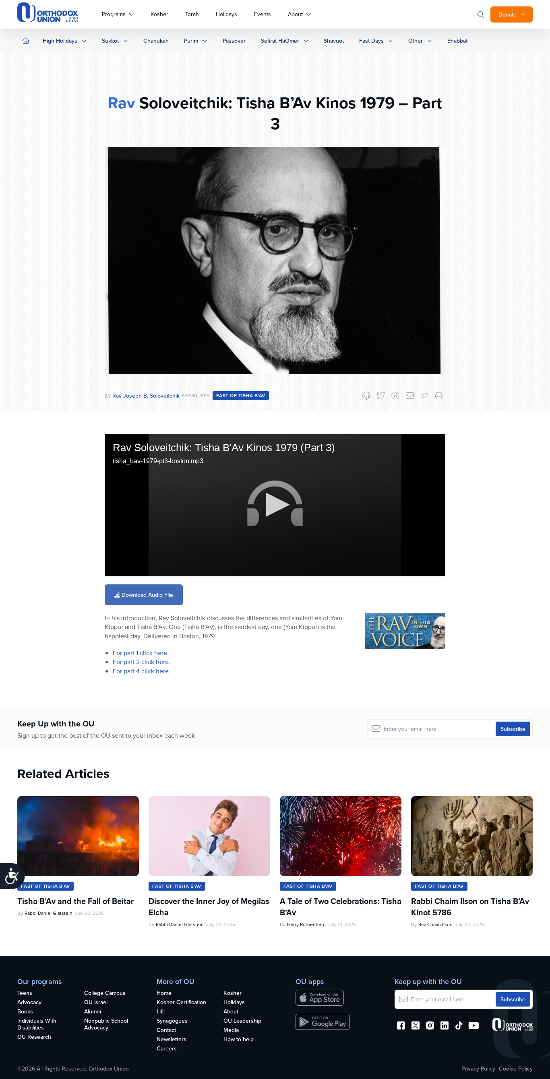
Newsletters (171, 1039)
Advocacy (29, 1002)
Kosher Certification (181, 1002)
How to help (238, 1039)
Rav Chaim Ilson (435, 924)
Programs (114, 14)
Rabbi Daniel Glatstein (48, 913)
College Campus (105, 993)
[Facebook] (395, 395)
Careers (167, 1048)
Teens (24, 993)
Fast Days (371, 41)
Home (164, 993)
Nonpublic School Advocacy (106, 1024)
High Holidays (60, 41)
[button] (275, 504)
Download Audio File (146, 595)
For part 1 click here (140, 652)
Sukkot (110, 41)
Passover (234, 41)
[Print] (438, 395)
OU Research (34, 1037)
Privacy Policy (478, 1069)
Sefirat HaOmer (280, 41)
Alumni (92, 1011)
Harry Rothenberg (306, 924)
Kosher (159, 14)
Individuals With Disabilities (36, 1024)
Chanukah (156, 41)
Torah (192, 14)
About (295, 14)
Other (415, 41)
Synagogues (172, 1021)
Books (25, 1011)
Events (262, 14)
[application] (275, 505)
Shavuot (334, 41)
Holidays (226, 14)
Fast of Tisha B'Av (240, 395)
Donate (507, 14)
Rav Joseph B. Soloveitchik (146, 396)
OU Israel (96, 1002)
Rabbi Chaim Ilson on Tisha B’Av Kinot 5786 (470, 906)
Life (161, 1011)
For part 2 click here (141, 661)
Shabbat (457, 41)
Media (231, 1030)
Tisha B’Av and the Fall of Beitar (75, 901)
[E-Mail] (409, 395)
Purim (191, 41)
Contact (166, 1030)
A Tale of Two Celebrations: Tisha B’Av (340, 906)
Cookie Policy (516, 1069)
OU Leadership (242, 1021)
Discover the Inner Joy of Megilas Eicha (209, 906)
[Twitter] (380, 395)
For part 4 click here (141, 670)
